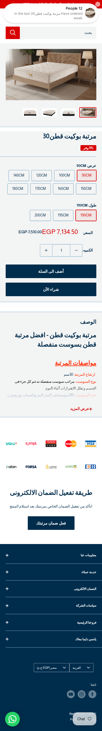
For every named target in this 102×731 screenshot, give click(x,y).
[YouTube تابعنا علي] (71, 694)
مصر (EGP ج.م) (47, 667)
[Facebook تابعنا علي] (92, 694)
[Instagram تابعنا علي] (82, 694)
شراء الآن (51, 289)
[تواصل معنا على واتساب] (12, 719)
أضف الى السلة (51, 271)
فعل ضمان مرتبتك (51, 523)
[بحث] (13, 33)
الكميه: (87, 250)
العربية (77, 667)
